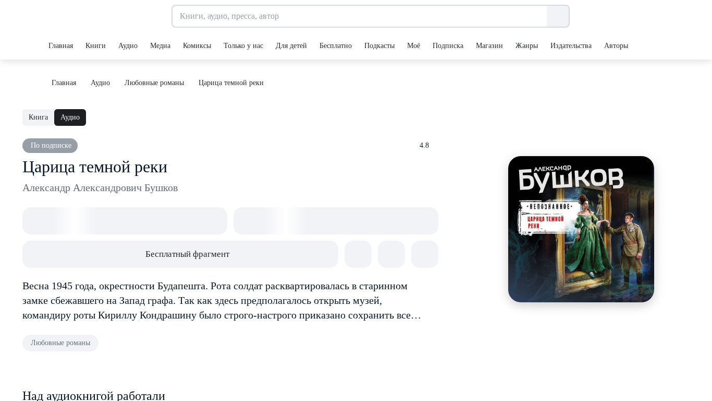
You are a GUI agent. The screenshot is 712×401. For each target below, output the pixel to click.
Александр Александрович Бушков (100, 187)
